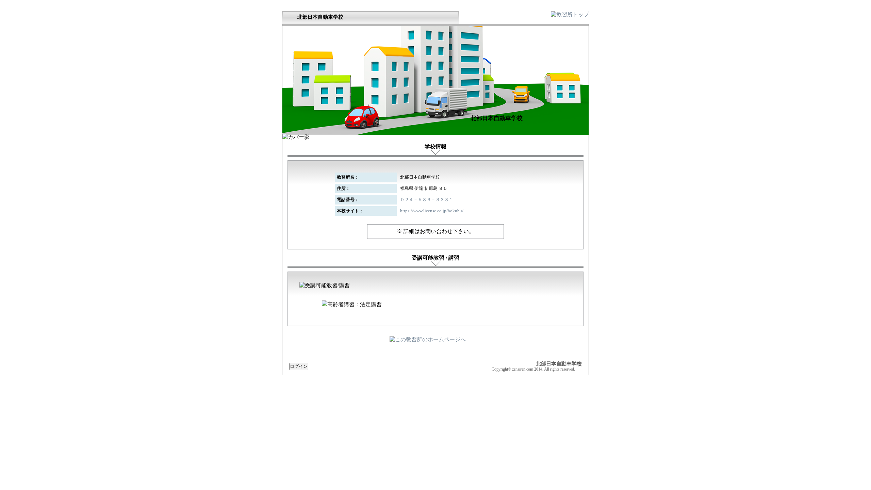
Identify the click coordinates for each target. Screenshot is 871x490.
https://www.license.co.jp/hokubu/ (431, 210)
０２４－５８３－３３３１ (426, 199)
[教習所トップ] (570, 14)
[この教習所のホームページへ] (428, 339)
